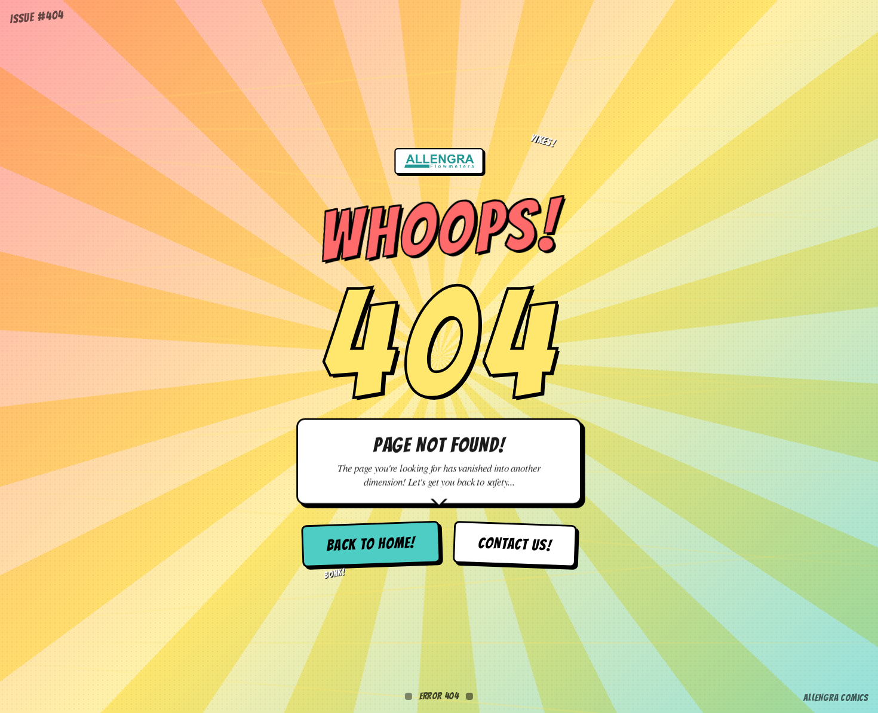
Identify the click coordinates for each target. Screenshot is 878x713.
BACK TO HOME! (371, 544)
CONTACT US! (515, 544)
